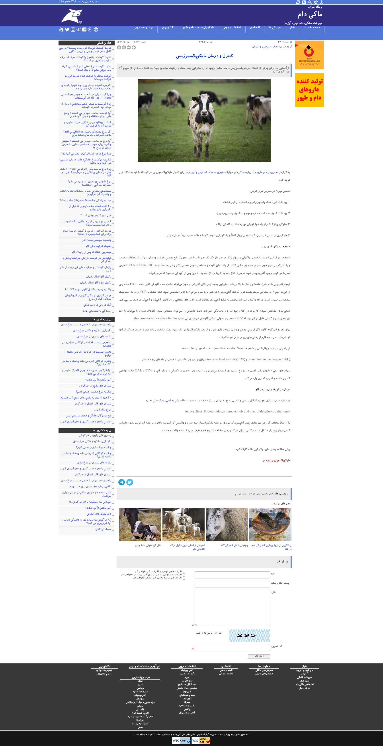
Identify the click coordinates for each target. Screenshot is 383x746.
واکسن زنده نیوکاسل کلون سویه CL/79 (88, 290)
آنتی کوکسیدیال (187, 713)
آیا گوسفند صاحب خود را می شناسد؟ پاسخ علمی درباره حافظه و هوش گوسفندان (87, 115)
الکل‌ (140, 681)
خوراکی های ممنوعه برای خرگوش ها (90, 502)
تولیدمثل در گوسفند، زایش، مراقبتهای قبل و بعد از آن (87, 260)
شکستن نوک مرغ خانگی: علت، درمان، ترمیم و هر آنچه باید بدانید (85, 161)
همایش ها (275, 28)
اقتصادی (255, 28)
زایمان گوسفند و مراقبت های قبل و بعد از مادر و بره (85, 269)
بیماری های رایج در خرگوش (95, 386)
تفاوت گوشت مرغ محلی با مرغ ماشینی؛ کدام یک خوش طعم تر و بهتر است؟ (86, 68)
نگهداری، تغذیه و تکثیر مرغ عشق (92, 331)
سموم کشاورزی (104, 674)
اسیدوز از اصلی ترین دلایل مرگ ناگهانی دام (187, 547)
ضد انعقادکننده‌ (140, 692)
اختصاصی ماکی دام (304, 684)
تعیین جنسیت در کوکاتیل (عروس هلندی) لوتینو (87, 354)
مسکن (140, 706)
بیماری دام (240, 494)
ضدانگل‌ (140, 699)
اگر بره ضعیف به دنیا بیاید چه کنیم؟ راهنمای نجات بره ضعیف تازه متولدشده (86, 87)
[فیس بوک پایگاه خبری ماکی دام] (84, 29)
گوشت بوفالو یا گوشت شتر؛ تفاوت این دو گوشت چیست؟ (88, 78)
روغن (140, 727)
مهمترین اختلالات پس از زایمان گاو (91, 252)
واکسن (187, 709)
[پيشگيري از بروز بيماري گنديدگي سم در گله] (270, 526)
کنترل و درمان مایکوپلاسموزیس (204, 56)
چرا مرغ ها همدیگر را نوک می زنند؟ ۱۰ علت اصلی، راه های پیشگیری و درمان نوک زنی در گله (85, 173)
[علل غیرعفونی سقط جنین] (140, 526)
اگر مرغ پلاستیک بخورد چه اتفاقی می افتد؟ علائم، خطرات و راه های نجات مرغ (87, 134)
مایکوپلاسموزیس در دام (261, 494)
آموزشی (304, 674)
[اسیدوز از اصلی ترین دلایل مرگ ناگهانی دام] (183, 526)
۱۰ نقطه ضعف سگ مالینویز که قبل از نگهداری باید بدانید (90, 208)
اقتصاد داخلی (226, 670)
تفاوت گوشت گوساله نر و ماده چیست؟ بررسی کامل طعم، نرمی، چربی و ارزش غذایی (85, 50)
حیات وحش (305, 688)
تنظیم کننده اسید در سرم (140, 716)
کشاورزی (167, 28)
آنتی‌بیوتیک (164, 401)
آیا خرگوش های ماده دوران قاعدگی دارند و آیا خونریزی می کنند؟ (86, 372)
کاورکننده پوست (140, 724)
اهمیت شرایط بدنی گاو (98, 246)
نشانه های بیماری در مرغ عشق (94, 337)
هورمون (187, 691)
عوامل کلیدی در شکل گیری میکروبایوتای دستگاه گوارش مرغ (88, 297)
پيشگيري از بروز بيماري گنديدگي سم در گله (271, 547)
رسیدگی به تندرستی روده (97, 311)
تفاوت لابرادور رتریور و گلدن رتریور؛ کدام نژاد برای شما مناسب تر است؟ (87, 233)
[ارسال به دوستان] (124, 47)
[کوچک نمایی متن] (129, 47)
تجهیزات (186, 698)
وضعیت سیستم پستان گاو (96, 240)
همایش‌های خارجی (264, 674)
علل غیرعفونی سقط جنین (148, 545)
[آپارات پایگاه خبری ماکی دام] (61, 29)
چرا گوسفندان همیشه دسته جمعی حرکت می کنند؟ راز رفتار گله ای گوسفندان (86, 96)
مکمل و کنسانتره (187, 706)
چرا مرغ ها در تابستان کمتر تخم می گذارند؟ (86, 154)
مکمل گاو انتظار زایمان (98, 277)
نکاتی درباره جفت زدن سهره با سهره (90, 487)
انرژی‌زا (140, 720)
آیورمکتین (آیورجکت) (98, 380)
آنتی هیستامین (187, 674)
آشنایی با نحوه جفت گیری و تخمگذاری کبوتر (85, 422)
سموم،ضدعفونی (187, 695)
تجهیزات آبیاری (104, 670)
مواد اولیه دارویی (143, 28)
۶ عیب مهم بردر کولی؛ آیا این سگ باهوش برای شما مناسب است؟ (87, 223)
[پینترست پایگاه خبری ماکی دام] (96, 29)
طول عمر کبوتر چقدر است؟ (95, 216)
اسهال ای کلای (103, 529)
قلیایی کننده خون (140, 713)
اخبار (292, 28)
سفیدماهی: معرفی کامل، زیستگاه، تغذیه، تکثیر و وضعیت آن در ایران (85, 193)
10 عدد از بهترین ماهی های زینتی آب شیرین (86, 398)
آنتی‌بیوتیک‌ (140, 695)
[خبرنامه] (298, 2)
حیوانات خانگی (304, 677)
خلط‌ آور (140, 709)
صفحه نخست (312, 28)
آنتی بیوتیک (187, 670)
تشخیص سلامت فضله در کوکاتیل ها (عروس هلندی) (86, 344)
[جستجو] (310, 2)
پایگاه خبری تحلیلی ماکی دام (194, 735)
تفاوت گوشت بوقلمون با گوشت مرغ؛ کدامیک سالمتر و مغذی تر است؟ (85, 59)
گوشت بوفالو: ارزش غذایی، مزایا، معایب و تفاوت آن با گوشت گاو (87, 124)
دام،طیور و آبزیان (261, 47)
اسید (140, 685)
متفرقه (187, 702)
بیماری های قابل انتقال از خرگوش (92, 404)
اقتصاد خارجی (226, 674)
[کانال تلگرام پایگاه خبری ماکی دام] (78, 29)
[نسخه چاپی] (119, 47)
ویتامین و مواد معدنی (187, 688)
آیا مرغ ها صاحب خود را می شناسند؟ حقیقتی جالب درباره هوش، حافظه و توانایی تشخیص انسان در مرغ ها (86, 145)
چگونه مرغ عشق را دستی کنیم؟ (93, 392)
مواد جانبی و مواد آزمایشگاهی (140, 702)
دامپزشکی (304, 681)
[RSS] (304, 2)
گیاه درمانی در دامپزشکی (97, 305)
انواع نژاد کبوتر (102, 410)
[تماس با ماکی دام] (316, 2)
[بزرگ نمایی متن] (134, 47)
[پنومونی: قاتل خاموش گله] (227, 526)
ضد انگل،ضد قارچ (186, 684)
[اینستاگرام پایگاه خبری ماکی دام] (73, 29)
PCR (240, 319)
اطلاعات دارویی (232, 28)
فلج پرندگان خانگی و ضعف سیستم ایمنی (88, 416)
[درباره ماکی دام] (321, 2)
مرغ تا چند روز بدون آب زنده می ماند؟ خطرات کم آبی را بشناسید (89, 183)
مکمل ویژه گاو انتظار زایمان (95, 283)
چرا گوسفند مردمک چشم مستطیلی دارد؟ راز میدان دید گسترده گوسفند (86, 106)
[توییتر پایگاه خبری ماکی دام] (67, 29)
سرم (187, 677)
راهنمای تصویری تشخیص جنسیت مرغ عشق (86, 325)
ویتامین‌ (140, 688)
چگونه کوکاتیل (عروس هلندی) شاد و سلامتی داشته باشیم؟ (86, 363)
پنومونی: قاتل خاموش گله (234, 545)
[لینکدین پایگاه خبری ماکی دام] (90, 29)
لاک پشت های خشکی (98, 514)
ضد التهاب (187, 681)
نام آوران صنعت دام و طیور (198, 28)
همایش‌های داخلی (264, 670)
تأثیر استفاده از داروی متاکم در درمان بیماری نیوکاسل (86, 494)
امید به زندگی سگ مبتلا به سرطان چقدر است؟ (85, 200)
